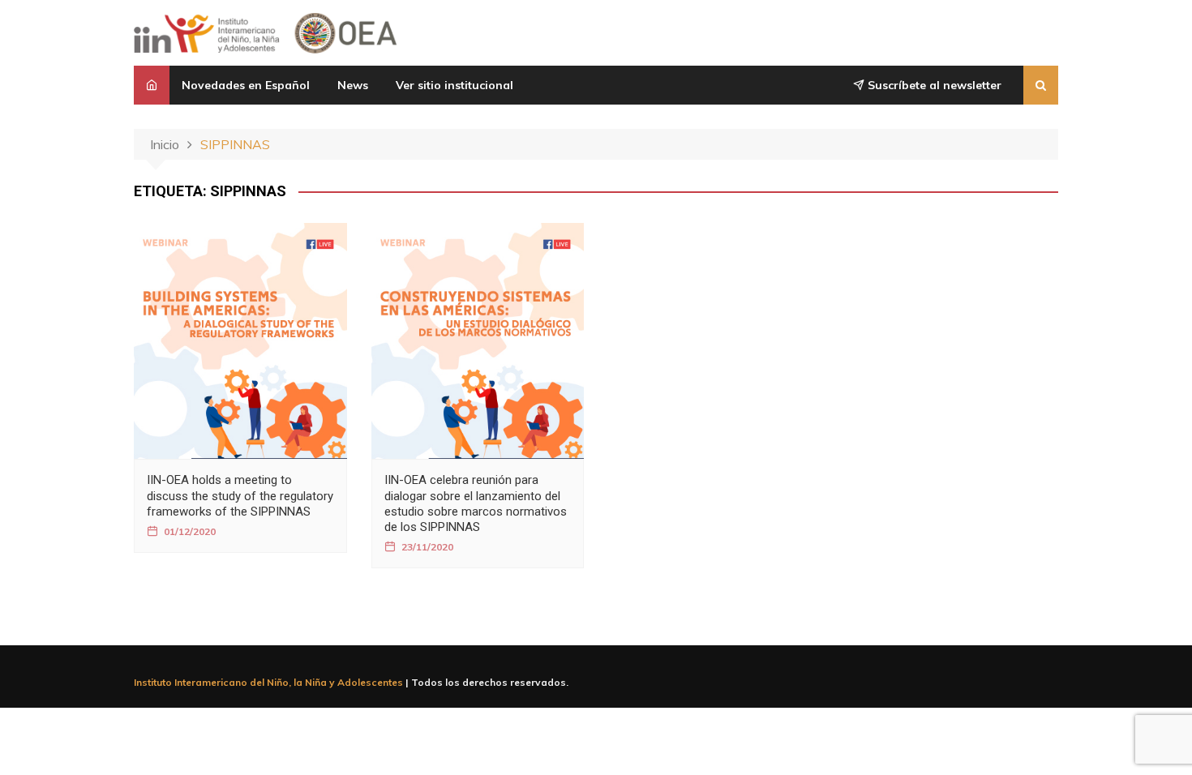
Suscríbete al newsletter (932, 85)
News (352, 85)
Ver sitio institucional (454, 85)
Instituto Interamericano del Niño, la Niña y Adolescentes (268, 682)
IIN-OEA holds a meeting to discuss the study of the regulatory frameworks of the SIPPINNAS (240, 495)
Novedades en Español (246, 85)
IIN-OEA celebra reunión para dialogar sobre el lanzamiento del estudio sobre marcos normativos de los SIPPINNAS (475, 503)
